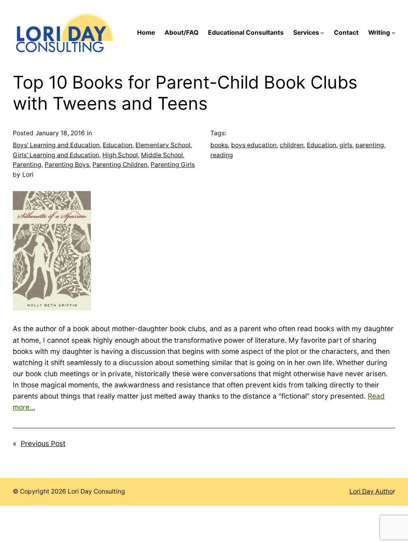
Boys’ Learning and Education (56, 145)
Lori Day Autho (371, 491)
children (292, 145)
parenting (369, 145)
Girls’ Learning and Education (56, 155)
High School (120, 155)
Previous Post (43, 443)
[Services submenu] (322, 32)
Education (117, 145)
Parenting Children (119, 164)
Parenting (27, 164)
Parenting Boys (67, 164)
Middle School (162, 155)
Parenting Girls (173, 164)
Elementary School (162, 145)
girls (345, 145)
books (219, 145)
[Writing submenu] (393, 32)
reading (221, 155)
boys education (254, 145)
